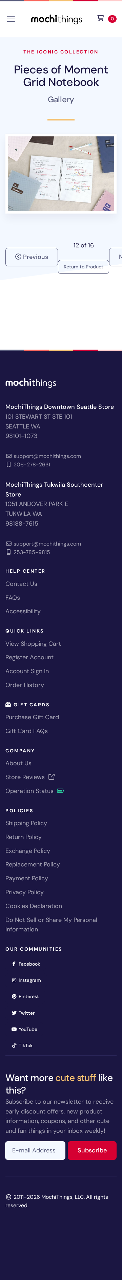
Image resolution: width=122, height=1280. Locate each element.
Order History (24, 685)
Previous (34, 257)
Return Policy (23, 837)
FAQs (12, 598)
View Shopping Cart (33, 644)
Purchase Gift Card (32, 717)
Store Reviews (25, 777)
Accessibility (23, 611)
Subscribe (97, 1150)
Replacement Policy (32, 864)
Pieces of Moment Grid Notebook (61, 75)
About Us (18, 763)
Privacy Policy (24, 892)
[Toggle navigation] (10, 19)
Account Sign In (27, 671)
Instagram (32, 980)
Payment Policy (26, 878)
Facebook (31, 964)
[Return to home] (56, 18)
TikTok (27, 1045)
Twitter (28, 1013)
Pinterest (31, 996)
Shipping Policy (26, 823)
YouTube (30, 1029)
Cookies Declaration (33, 906)
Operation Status (30, 791)
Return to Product (83, 267)
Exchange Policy (27, 851)
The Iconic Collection (61, 52)
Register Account (29, 657)
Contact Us (21, 584)
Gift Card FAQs (26, 731)
